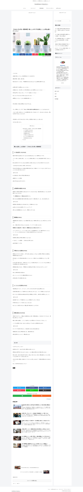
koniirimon (62, 65)
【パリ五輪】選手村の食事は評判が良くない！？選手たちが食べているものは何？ (62, 30)
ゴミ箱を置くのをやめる (28, 130)
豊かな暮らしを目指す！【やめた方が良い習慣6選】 (32, 128)
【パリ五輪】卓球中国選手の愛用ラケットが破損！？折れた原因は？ (62, 35)
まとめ (24, 139)
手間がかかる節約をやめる (28, 134)
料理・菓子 (57, 91)
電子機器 (56, 98)
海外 (55, 96)
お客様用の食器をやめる (28, 131)
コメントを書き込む (32, 480)
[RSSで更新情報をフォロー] (41, 396)
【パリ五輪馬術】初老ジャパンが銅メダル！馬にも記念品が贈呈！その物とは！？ (62, 40)
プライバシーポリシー (67, 489)
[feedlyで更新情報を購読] (22, 396)
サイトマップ (61, 489)
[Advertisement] (32, 20)
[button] (70, 20)
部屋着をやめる (27, 133)
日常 (55, 93)
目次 (30, 125)
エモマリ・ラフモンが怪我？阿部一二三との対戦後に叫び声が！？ (62, 49)
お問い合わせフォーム (54, 489)
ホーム (49, 489)
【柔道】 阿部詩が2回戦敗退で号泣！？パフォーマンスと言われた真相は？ (62, 45)
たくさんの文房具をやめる (28, 136)
